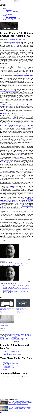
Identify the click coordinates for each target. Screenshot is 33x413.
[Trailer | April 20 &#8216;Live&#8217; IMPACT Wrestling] (23, 303)
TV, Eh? (5, 369)
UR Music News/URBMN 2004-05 (12, 354)
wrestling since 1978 (5, 160)
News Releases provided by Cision (11, 18)
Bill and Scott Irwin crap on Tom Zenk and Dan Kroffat (15, 125)
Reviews (8, 12)
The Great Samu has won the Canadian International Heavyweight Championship (16, 200)
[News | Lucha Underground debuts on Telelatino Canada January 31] (7, 319)
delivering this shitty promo (25, 75)
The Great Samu (13, 186)
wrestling (2, 337)
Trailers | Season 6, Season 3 (15, 291)
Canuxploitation (7, 366)
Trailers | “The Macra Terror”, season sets (16, 288)
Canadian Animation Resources (10, 363)
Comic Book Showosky (12, 11)
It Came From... (16, 334)
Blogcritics (5, 362)
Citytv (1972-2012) (8, 335)
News (4, 8)
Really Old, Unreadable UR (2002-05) (12, 351)
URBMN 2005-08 (24, 334)
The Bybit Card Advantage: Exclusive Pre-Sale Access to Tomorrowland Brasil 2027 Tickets (19, 407)
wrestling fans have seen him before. (9, 91)
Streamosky (9, 14)
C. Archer (22, 39)
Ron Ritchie (20, 157)
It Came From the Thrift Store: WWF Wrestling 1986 (13, 338)
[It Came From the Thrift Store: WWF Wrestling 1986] (7, 303)
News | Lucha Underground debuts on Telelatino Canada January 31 (6, 325)
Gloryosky (10, 262)
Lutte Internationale (15, 42)
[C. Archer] (9, 258)
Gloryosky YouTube (11, 17)
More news (2, 412)
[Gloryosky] (9, 29)
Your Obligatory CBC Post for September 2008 (12, 339)
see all (14, 283)
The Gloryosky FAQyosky (9, 19)
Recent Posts (6, 241)
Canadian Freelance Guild (17, 265)
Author (5, 240)
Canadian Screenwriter (26, 263)
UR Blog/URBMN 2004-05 (10, 353)
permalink (14, 337)
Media (4, 15)
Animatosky (9, 10)
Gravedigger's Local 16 (8, 367)
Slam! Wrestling (11, 115)
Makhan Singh (3, 113)
